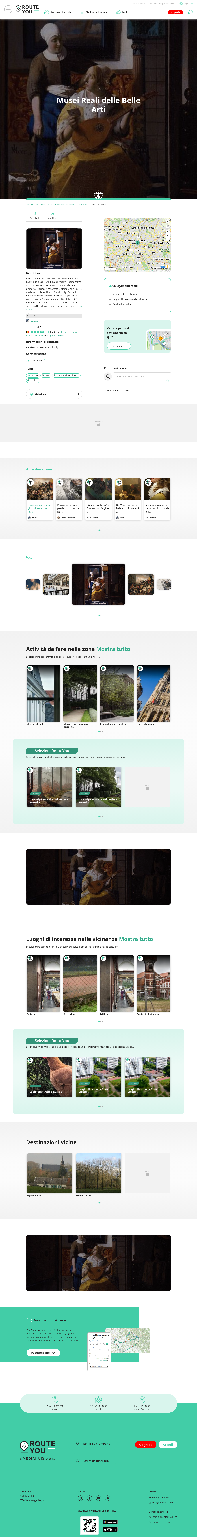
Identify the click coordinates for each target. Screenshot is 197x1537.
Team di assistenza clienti (164, 1516)
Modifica (52, 218)
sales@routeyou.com (162, 1502)
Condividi (34, 218)
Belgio (43, 204)
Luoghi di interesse (32, 204)
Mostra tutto (113, 649)
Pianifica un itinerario (96, 1443)
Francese (75, 332)
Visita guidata (139, 3)
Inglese (29, 335)
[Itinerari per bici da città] (117, 693)
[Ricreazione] (80, 983)
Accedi (168, 1444)
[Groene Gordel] (98, 1173)
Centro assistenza (160, 1522)
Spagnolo (51, 335)
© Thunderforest (144, 271)
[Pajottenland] (49, 1173)
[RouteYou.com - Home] (27, 9)
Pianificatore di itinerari (43, 1352)
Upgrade (175, 12)
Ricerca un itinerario (95, 1461)
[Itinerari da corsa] (153, 693)
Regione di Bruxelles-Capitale (57, 204)
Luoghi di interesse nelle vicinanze (129, 299)
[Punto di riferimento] (153, 983)
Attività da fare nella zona (125, 294)
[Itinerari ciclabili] (43, 693)
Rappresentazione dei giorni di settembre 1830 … (39, 508)
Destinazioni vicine (121, 304)
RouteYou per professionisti (162, 3)
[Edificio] (117, 983)
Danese (65, 332)
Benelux (71, 204)
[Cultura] (43, 983)
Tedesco (62, 335)
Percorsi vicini (119, 345)
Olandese (40, 335)
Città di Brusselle (81, 204)
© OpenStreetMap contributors (160, 271)
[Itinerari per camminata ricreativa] (80, 693)
